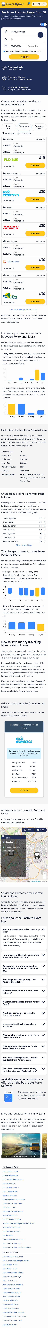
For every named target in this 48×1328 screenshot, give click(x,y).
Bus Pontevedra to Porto (11, 1222)
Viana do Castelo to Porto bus (13, 1242)
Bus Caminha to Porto (10, 1190)
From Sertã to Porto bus (11, 1230)
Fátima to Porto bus (9, 1198)
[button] (37, 858)
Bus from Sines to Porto (11, 1234)
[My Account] (28, 3)
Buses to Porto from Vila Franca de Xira (16, 1250)
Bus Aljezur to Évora (9, 1271)
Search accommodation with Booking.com (22, 51)
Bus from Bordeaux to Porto (12, 1182)
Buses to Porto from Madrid (12, 1214)
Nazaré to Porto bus (9, 1218)
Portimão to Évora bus (10, 1311)
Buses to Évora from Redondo (13, 1315)
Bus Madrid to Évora (9, 1303)
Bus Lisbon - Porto (9, 1210)
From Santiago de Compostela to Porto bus (18, 1226)
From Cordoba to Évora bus (12, 1287)
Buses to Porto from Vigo (11, 1246)
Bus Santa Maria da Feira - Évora (14, 1319)
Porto (28, 832)
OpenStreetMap (35, 884)
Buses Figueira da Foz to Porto (13, 1202)
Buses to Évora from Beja (11, 1279)
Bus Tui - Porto (7, 1238)
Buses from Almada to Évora (12, 1275)
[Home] (13, 4)
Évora (41, 832)
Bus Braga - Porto (8, 1185)
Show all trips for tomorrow (25, 309)
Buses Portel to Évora (10, 1307)
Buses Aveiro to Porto (10, 1178)
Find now (35, 165)
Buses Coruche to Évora (11, 1291)
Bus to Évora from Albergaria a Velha (15, 1263)
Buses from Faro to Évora (11, 1295)
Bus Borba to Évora (9, 1283)
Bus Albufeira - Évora (9, 1267)
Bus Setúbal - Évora (9, 1327)
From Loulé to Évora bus (11, 1299)
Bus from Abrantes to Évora (12, 1259)
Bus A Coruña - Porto (10, 1173)
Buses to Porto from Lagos (12, 1206)
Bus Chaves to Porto (9, 1194)
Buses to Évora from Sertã (11, 1323)
